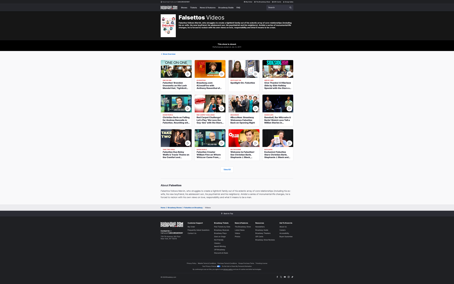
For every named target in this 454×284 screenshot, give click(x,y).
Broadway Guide (226, 7)
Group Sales (289, 2)
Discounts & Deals (221, 253)
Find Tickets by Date (222, 227)
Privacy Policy (191, 263)
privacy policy (228, 269)
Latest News (239, 230)
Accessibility (284, 233)
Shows (184, 7)
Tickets (193, 7)
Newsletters (260, 227)
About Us (283, 227)
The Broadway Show (263, 2)
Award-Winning (220, 246)
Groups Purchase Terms (246, 263)
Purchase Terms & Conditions (227, 263)
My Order (249, 2)
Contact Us (165, 231)
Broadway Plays (220, 233)
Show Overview (169, 54)
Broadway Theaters (263, 233)
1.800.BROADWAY (176, 2)
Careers (282, 230)
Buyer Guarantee (285, 236)
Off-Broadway (219, 250)
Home (163, 208)
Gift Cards (277, 2)
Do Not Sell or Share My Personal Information (237, 266)
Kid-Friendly (218, 240)
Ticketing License (261, 263)
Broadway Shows (175, 208)
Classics (217, 243)
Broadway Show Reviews (265, 240)
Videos (237, 233)
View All (227, 170)
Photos (237, 236)
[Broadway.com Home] (169, 7)
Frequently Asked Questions (198, 230)
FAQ (238, 7)
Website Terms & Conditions (207, 263)
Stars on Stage (220, 236)
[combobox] (279, 7)
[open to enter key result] (290, 7)
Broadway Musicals (221, 230)
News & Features (208, 7)
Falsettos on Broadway (193, 208)
